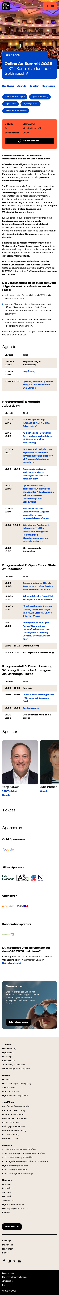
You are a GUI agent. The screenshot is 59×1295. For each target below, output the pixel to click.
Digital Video (10, 104)
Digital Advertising (40, 97)
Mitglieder (7, 1188)
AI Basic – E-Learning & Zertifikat (17, 1158)
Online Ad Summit (10, 1092)
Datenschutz (8, 1273)
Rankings (6, 1241)
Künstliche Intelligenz (15, 97)
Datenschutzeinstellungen (14, 1277)
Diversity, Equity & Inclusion (15, 1208)
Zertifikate (8, 1102)
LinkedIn (19, 1261)
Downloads (7, 1245)
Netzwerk (6, 1197)
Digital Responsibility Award (15, 1096)
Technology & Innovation (13, 1065)
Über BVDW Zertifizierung (14, 1131)
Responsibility (8, 1061)
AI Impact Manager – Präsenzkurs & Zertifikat (23, 1154)
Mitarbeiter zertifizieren (13, 1115)
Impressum (7, 1281)
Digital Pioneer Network (13, 1205)
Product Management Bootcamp (17, 1174)
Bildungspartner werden (13, 1127)
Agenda (21, 86)
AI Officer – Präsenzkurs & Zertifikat (19, 1150)
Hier (15, 271)
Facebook (4, 1261)
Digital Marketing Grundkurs (15, 1166)
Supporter (7, 1192)
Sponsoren (48, 86)
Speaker (34, 86)
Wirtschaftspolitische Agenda (16, 1069)
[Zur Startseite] (6, 6)
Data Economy (9, 1049)
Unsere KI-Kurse (10, 1139)
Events (16, 55)
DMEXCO (6, 1080)
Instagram (9, 1261)
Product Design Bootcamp (14, 1170)
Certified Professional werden (16, 1107)
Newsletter (7, 1249)
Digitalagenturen (30, 104)
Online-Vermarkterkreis (16, 111)
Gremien (6, 1185)
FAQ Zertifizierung (10, 1135)
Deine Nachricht (11, 963)
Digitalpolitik (8, 1053)
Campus (7, 1145)
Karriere (6, 1213)
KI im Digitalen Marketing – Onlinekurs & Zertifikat (25, 1162)
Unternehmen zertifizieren (14, 1119)
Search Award (8, 1088)
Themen (6, 1045)
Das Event (8, 86)
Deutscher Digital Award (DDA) (16, 1084)
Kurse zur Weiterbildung (13, 1111)
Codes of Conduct (10, 1123)
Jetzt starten (8, 1200)
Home (7, 55)
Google (44, 791)
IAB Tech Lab (9, 791)
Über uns (7, 1180)
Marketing (6, 1057)
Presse (5, 1253)
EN (3, 1285)
